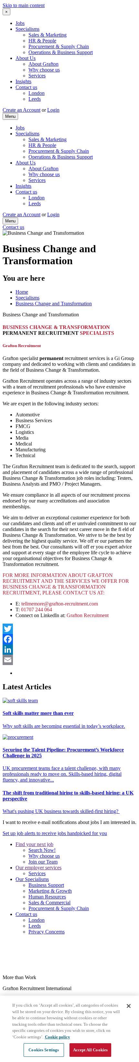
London (36, 93)
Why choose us (44, 70)
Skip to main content (24, 5)
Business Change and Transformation (54, 303)
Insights (23, 81)
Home (22, 292)
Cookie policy (57, 1036)
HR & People (42, 40)
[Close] (129, 1006)
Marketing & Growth (50, 891)
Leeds (34, 99)
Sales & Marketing (47, 35)
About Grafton (43, 64)
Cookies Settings (43, 1049)
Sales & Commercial (49, 902)
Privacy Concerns (46, 931)
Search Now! (42, 850)
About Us (26, 58)
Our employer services (38, 867)
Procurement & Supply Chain (58, 46)
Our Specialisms (32, 879)
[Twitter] (69, 629)
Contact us (26, 87)
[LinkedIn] (69, 649)
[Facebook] (69, 639)
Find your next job (34, 844)
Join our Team (43, 861)
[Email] (69, 660)
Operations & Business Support (60, 52)
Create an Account (21, 110)
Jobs (20, 23)
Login (53, 110)
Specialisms (27, 29)
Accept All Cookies (90, 1049)
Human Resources (47, 896)
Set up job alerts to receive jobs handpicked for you (55, 833)
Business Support (46, 885)
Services (37, 75)
